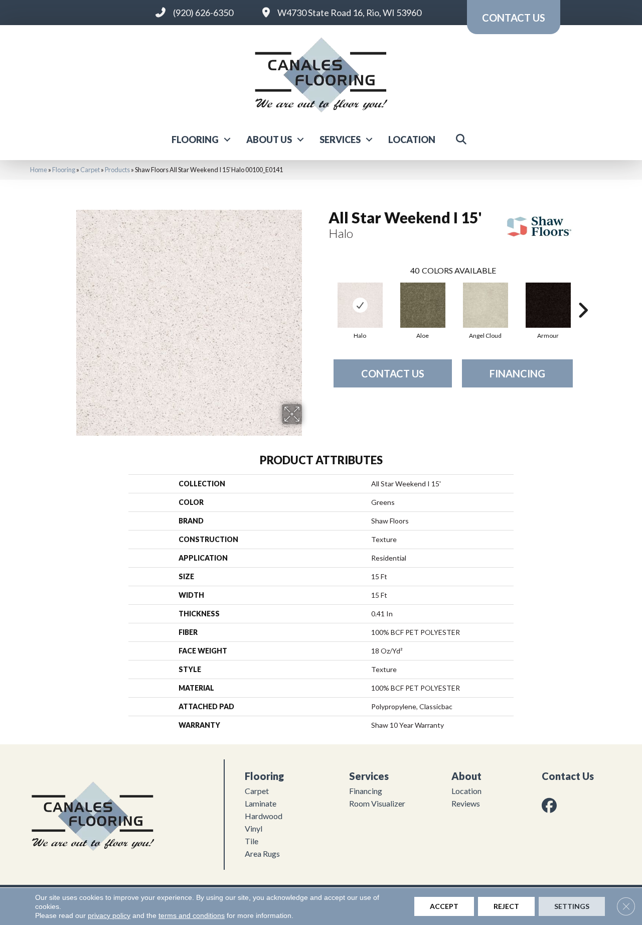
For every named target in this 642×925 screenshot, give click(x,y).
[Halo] (360, 305)
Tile (251, 841)
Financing (517, 373)
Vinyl (253, 828)
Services (340, 139)
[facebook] (551, 805)
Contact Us (392, 373)
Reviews (465, 803)
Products (117, 170)
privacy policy (109, 915)
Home (38, 170)
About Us (269, 139)
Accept (444, 906)
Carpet (90, 170)
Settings (571, 906)
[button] (227, 139)
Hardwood (263, 816)
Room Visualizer (377, 803)
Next (582, 295)
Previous (323, 295)
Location (411, 139)
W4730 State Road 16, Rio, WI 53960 (349, 12)
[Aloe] (423, 305)
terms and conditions (191, 915)
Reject (506, 906)
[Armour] (548, 305)
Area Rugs (262, 853)
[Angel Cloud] (485, 305)
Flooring (195, 139)
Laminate (260, 803)
